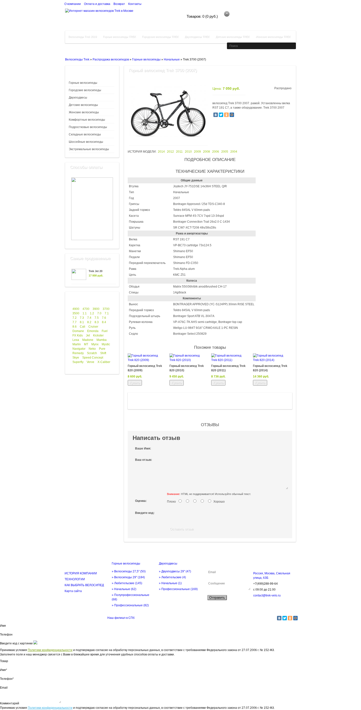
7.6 (104, 317)
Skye (75, 357)
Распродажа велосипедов (111, 59)
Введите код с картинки (16, 643)
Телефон (6, 634)
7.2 (74, 317)
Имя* (3, 670)
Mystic (106, 344)
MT (86, 344)
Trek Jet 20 (95, 271)
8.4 (104, 322)
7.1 (107, 313)
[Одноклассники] (226, 115)
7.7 (74, 322)
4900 (75, 309)
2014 (161, 151)
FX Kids (77, 335)
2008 (206, 151)
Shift (103, 353)
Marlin (76, 344)
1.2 (92, 313)
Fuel (105, 331)
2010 (188, 151)
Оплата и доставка (97, 4)
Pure (102, 348)
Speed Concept (92, 357)
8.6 (74, 326)
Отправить (217, 597)
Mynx (94, 344)
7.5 (97, 317)
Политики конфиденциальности (50, 650)
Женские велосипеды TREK (273, 36)
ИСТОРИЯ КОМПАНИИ (81, 573)
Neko (92, 348)
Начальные (172, 59)
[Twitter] (221, 115)
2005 (224, 151)
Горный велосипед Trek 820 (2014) (270, 368)
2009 (197, 151)
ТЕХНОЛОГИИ (75, 579)
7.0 (99, 313)
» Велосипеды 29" (128, 577)
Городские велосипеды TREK (160, 36)
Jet (88, 335)
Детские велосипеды (83, 105)
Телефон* (7, 679)
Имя (3, 625)
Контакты (134, 4)
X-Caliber (103, 362)
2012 (170, 151)
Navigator (78, 348)
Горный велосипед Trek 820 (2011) (228, 368)
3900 (96, 309)
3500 (75, 313)
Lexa (75, 340)
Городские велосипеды (85, 90)
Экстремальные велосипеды (89, 149)
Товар (4, 661)
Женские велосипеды (84, 112)
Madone (87, 340)
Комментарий (9, 703)
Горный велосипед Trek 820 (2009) (145, 368)
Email (4, 687)
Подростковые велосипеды (88, 127)
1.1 (85, 313)
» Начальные (124, 589)
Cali (82, 326)
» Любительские (127, 583)
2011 (179, 151)
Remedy (78, 353)
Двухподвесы (78, 97)
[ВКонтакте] (215, 115)
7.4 (89, 317)
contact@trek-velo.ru (267, 595)
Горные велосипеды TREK (119, 36)
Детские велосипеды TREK (233, 36)
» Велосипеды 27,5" (129, 571)
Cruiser (93, 326)
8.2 (89, 322)
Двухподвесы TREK (197, 36)
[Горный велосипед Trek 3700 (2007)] (168, 140)
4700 (86, 309)
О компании (72, 4)
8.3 (97, 322)
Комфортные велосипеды (87, 119)
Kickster (98, 335)
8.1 (82, 322)
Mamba (102, 340)
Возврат (119, 4)
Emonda (92, 331)
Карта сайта (73, 591)
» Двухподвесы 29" (175, 571)
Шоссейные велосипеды (86, 142)
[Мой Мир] (232, 115)
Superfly (77, 362)
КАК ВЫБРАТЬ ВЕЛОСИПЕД (84, 585)
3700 (106, 309)
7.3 (82, 317)
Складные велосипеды (85, 134)
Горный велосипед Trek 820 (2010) (186, 368)
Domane (78, 331)
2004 (233, 151)
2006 (215, 151)
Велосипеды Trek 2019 (82, 36)
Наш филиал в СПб (121, 618)
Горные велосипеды (146, 59)
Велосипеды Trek (77, 59)
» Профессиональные (130, 605)
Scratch (92, 353)
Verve (90, 362)
